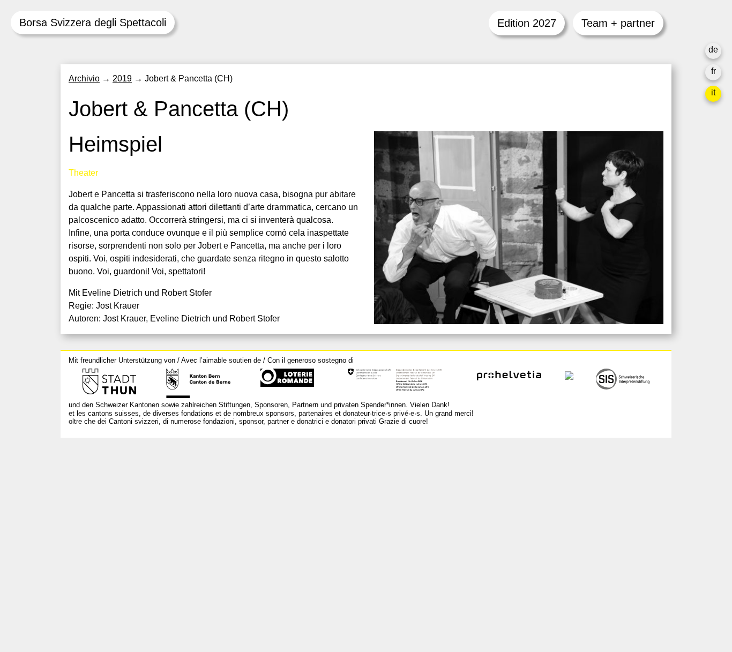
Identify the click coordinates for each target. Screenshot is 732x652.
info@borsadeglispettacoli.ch (125, 493)
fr (713, 71)
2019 (122, 78)
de (713, 49)
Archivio (84, 78)
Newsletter (496, 586)
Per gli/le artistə (505, 526)
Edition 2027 (526, 23)
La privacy (495, 564)
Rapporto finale (505, 552)
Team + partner (618, 23)
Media (487, 539)
